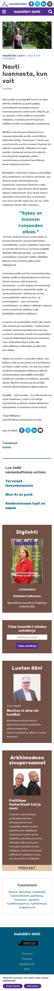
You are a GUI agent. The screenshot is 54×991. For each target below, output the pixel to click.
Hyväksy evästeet (13, 986)
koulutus (20, 899)
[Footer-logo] (27, 942)
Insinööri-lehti (27, 11)
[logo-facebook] (31, 4)
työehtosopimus (18, 903)
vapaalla (33, 899)
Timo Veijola (14, 705)
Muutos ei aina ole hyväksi (23, 712)
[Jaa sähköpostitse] (40, 430)
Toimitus (27, 953)
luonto (6, 447)
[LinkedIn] (34, 430)
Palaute (27, 958)
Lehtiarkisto (27, 589)
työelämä (38, 891)
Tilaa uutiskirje (27, 645)
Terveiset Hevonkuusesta (19, 483)
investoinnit (27, 907)
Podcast (27, 868)
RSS (27, 969)
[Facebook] (22, 430)
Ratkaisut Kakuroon (27, 596)
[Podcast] (27, 782)
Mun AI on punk (19, 494)
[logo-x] (37, 4)
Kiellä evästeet (32, 986)
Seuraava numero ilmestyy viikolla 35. (27, 604)
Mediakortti (27, 964)
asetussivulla (9, 980)
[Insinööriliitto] (24, 4)
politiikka (36, 895)
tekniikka (25, 891)
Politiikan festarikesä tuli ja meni (25, 804)
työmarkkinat (19, 895)
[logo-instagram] (49, 4)
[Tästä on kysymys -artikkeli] (27, 687)
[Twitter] (28, 430)
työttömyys (38, 903)
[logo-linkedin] (43, 4)
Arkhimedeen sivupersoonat (27, 760)
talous (13, 891)
